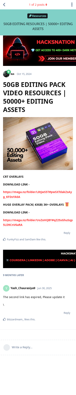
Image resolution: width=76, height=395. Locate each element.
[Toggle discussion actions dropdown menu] (72, 4)
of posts (37, 5)
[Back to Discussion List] (4, 4)
